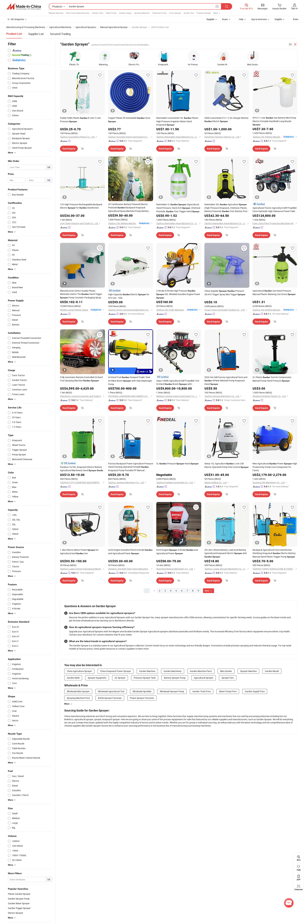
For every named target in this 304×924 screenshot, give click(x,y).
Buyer (225, 19)
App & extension (259, 19)
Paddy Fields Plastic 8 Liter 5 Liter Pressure (80, 119)
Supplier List (36, 34)
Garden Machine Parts (201, 671)
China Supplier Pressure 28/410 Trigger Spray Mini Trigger (224, 292)
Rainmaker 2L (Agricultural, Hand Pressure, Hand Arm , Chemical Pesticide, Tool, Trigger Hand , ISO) (178, 208)
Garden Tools (97, 13)
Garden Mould (272, 671)
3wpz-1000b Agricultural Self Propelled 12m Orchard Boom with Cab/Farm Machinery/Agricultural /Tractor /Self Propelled (177, 382)
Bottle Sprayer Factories (110, 697)
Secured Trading (60, 34)
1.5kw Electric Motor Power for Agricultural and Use (79, 551)
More (67, 703)
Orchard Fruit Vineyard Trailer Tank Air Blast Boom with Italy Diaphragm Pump (130, 381)
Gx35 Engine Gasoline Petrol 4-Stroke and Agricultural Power (130, 551)
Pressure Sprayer (203, 13)
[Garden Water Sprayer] (223, 56)
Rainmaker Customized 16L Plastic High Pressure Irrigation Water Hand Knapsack (177, 121)
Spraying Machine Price (78, 697)
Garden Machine (147, 671)
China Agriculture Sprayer (79, 671)
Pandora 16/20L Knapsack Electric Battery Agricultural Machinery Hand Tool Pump (82, 468)
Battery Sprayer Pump (175, 677)
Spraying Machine (141, 13)
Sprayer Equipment (97, 677)
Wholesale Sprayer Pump (172, 691)
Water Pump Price (228, 691)
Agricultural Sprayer (203, 677)
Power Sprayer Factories (142, 697)
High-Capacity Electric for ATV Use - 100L (128, 296)
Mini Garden (226, 671)
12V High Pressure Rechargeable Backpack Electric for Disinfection (81, 206)
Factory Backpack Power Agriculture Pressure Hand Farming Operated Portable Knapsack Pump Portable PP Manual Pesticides (130, 467)
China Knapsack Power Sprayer (115, 671)
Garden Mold (73, 677)
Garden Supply (125, 13)
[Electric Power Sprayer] (134, 56)
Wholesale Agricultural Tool (111, 691)
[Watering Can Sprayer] (105, 56)
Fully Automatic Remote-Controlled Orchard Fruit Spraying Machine (81, 379)
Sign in (294, 8)
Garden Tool (189, 13)
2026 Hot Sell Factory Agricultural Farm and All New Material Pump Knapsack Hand (225, 380)
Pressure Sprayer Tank (145, 677)
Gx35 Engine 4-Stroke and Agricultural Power (177, 551)
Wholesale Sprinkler (142, 691)
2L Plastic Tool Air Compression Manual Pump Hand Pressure (272, 379)
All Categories (17, 19)
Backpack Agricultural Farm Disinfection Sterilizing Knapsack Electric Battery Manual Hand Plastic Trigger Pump (274, 553)
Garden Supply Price (255, 691)
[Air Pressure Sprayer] (194, 56)
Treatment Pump (159, 13)
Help (241, 19)
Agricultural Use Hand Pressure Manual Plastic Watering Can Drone (274, 292)
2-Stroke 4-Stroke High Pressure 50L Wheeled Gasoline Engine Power (178, 294)
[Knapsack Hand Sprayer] (164, 56)
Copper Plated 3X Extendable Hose (129, 119)
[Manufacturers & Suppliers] (23, 6)
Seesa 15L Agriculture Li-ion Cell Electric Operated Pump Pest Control (226, 465)
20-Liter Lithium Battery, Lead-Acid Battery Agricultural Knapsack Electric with (225, 553)
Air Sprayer (120, 677)
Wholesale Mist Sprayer (78, 691)
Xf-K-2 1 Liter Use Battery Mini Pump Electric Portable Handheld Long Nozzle (274, 121)
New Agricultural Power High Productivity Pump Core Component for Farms (275, 467)
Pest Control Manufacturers (77, 13)
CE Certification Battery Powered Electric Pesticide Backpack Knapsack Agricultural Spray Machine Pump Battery (128, 208)
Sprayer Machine (248, 671)
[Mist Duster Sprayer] (253, 56)
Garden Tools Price (201, 691)
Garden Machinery (173, 671)
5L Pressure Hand (177, 463)
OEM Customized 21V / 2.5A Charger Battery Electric (226, 119)
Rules (295, 19)
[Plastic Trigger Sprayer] (75, 56)
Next (207, 590)
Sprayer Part (228, 677)
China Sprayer (175, 13)
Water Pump (111, 13)
